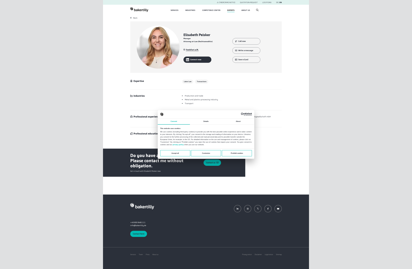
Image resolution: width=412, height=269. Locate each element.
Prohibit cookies (237, 153)
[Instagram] (247, 208)
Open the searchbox (257, 9)
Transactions (201, 82)
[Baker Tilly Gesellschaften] (142, 206)
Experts (231, 10)
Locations (266, 2)
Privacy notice (247, 254)
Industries (190, 10)
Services (174, 10)
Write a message (245, 50)
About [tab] (238, 121)
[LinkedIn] (237, 208)
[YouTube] (278, 208)
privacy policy (178, 144)
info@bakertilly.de (138, 225)
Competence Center (211, 10)
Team (141, 254)
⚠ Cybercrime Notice (226, 2)
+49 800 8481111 (137, 222)
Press (147, 254)
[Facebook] (268, 208)
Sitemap (279, 254)
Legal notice (269, 254)
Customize (206, 153)
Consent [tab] (174, 121)
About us (245, 10)
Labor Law (187, 82)
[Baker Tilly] (139, 9)
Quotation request (249, 2)
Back (135, 18)
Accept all (175, 153)
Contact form (138, 234)
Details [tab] (206, 121)
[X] (257, 208)
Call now (242, 41)
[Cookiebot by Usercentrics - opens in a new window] (242, 114)
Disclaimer (258, 254)
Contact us (210, 162)
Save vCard (243, 59)
